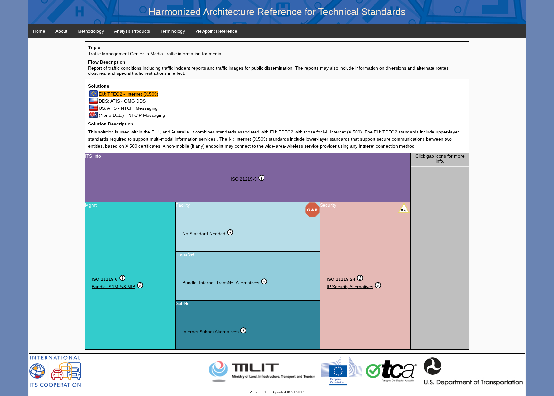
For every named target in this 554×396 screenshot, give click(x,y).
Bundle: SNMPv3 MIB (113, 286)
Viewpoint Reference (216, 31)
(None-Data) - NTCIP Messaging (132, 115)
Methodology (91, 31)
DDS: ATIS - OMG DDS (122, 101)
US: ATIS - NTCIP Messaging (128, 108)
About (61, 31)
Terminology (172, 31)
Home (39, 31)
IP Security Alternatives (350, 286)
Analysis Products (132, 31)
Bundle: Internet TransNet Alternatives (220, 282)
